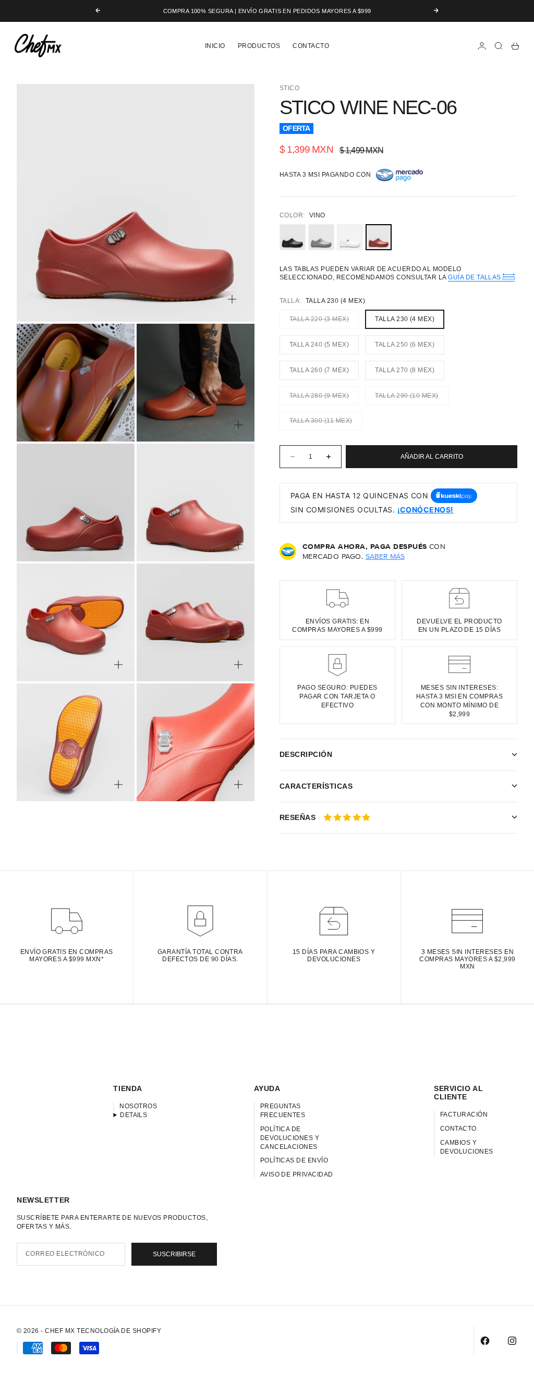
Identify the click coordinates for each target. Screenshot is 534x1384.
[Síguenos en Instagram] (512, 1341)
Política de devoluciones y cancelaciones (290, 1137)
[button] (347, 817)
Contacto (311, 46)
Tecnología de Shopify (119, 1330)
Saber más (385, 556)
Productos (259, 46)
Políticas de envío (294, 1160)
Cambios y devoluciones (466, 1147)
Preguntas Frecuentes (283, 1111)
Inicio (215, 46)
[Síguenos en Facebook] (485, 1341)
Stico (289, 88)
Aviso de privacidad (296, 1174)
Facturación (464, 1114)
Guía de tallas (475, 277)
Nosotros (138, 1106)
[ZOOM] (232, 299)
